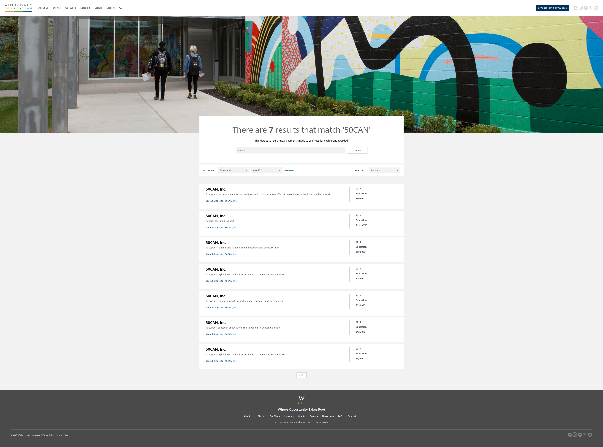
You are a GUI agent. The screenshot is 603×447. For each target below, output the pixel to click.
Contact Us (353, 416)
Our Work (70, 7)
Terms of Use (62, 435)
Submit (357, 150)
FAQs (340, 416)
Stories (57, 7)
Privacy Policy (48, 435)
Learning (85, 7)
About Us (43, 7)
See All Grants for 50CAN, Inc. (221, 200)
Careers (110, 7)
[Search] (120, 8)
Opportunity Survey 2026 (552, 8)
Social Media (322, 422)
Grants (98, 7)
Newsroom (328, 416)
